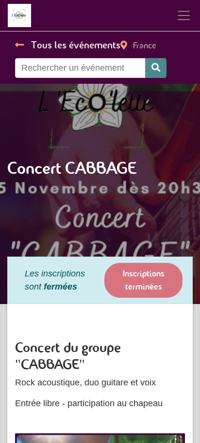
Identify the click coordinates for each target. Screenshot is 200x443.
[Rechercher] (156, 68)
